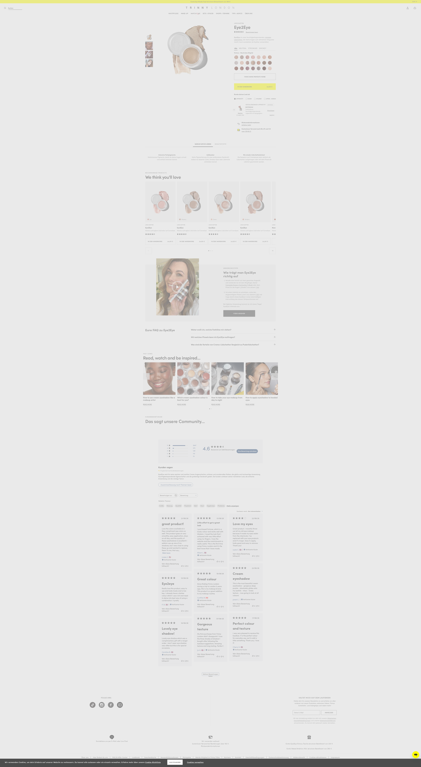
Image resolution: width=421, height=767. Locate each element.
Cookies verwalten (195, 762)
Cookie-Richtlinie (153, 762)
